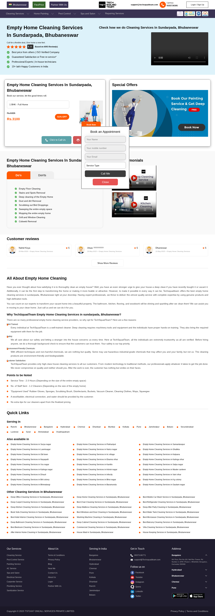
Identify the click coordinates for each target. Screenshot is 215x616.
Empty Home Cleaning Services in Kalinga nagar (32, 469)
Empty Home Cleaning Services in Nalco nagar (97, 449)
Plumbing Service (14, 586)
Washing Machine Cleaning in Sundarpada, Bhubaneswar (102, 517)
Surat (28, 432)
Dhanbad (97, 427)
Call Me (105, 173)
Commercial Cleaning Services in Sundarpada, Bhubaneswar (103, 527)
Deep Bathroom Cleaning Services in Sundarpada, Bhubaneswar (39, 522)
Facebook (139, 572)
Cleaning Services (15, 13)
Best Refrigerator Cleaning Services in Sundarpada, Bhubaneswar (171, 502)
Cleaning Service (14, 555)
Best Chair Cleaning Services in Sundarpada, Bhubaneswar (102, 502)
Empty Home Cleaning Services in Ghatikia (161, 449)
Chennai (81, 427)
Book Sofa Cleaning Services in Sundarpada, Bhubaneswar (36, 512)
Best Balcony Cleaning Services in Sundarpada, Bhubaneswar (169, 522)
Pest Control (64, 13)
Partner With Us (59, 4)
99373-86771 (140, 555)
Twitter (138, 596)
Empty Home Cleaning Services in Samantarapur (164, 444)
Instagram (139, 582)
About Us (52, 577)
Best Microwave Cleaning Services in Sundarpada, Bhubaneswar (171, 517)
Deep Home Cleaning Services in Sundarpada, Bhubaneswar (103, 497)
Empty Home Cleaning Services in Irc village (96, 454)
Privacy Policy (54, 560)
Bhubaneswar (30, 427)
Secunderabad (187, 427)
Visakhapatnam (63, 432)
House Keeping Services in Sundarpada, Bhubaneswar (166, 532)
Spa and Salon (88, 13)
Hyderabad (65, 427)
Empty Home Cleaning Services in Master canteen (164, 469)
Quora (138, 587)
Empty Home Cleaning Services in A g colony (162, 479)
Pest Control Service (15, 560)
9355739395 (172, 6)
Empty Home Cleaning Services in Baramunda (97, 485)
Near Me (51, 568)
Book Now (91, 125)
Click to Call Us (58, 139)
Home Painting (41, 13)
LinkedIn (139, 591)
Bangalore (48, 427)
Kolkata (126, 427)
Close (105, 182)
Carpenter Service (14, 582)
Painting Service (14, 564)
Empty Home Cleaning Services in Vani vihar (162, 474)
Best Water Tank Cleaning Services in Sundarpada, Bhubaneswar (171, 512)
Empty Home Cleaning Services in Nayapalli (30, 459)
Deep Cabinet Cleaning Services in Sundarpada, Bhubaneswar (104, 522)
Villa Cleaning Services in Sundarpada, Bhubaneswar (166, 527)
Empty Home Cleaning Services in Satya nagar (163, 464)
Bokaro (170, 427)
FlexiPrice (39, 4)
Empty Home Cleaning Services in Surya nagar (31, 444)
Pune (139, 427)
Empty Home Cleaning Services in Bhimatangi (30, 485)
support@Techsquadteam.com (147, 560)
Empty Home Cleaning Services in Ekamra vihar (97, 459)
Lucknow (14, 432)
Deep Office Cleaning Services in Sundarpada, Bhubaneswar (37, 497)
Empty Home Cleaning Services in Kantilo (95, 464)
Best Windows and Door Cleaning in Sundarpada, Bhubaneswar (104, 512)
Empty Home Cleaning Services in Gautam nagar (164, 485)
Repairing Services (114, 13)
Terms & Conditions (56, 555)
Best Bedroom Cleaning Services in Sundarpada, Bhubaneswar (38, 527)
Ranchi (14, 427)
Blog (50, 564)
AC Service (11, 568)
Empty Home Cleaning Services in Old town (29, 454)
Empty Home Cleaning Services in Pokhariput (96, 444)
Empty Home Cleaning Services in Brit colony (30, 479)
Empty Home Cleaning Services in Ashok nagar (97, 469)
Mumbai (111, 427)
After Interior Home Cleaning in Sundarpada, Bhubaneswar (36, 532)
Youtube (139, 577)
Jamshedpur (154, 427)
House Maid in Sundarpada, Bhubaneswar (95, 532)
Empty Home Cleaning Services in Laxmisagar (31, 449)
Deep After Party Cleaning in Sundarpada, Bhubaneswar (167, 507)
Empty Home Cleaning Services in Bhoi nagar (96, 479)
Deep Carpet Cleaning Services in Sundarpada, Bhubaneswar (37, 502)
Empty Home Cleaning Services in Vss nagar (30, 464)
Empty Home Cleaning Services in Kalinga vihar (163, 459)
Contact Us (52, 573)
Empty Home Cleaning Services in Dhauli (28, 474)
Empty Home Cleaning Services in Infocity (95, 474)
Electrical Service (14, 577)
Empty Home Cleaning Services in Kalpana (161, 454)
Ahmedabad (43, 432)
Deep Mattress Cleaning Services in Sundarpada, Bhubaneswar (104, 507)
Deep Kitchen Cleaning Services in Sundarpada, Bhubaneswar (38, 507)
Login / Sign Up (197, 5)
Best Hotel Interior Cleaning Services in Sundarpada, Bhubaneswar (39, 517)
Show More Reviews (107, 263)
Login (50, 582)
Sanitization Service (15, 590)
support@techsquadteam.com (144, 5)
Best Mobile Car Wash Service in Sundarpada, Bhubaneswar (169, 497)
